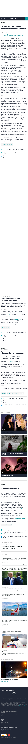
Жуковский (9, 525)
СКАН (2, 725)
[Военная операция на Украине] (14, 677)
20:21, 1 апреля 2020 (5, 24)
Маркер (2, 719)
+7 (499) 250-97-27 (15, 708)
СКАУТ (2, 718)
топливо (22, 236)
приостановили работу (20, 518)
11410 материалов (5, 681)
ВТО (12, 144)
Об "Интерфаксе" (9, 689)
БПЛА (10, 236)
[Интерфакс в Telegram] (4, 730)
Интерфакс (14, 19)
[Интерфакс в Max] (10, 730)
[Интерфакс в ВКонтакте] (6, 730)
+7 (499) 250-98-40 (6, 708)
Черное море (10, 393)
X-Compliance (3, 716)
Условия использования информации (8, 737)
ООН (8, 144)
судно (16, 393)
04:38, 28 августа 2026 (5, 485)
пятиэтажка (15, 236)
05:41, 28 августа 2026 (5, 296)
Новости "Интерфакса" (5, 723)
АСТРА (2, 720)
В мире (3, 22)
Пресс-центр (15, 689)
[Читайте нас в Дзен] (2, 730)
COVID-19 (4, 144)
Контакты (3, 689)
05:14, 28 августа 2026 (5, 166)
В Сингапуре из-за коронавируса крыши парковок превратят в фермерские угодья (13, 34)
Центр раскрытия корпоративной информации (9, 727)
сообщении (22, 509)
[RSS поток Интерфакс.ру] (8, 730)
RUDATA (2, 726)
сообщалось (17, 319)
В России (3, 165)
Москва (3, 295)
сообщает (11, 361)
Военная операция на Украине (9, 679)
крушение (21, 393)
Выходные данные (4, 738)
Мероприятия (11, 690)
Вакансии (21, 689)
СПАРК (2, 715)
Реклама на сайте (4, 690)
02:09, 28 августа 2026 (5, 349)
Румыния (4, 393)
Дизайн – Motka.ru (4, 740)
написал (21, 198)
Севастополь (5, 236)
